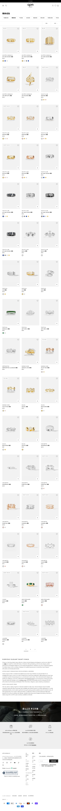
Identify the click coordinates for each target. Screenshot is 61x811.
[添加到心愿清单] (18, 28)
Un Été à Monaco (7, 55)
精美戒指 (14, 17)
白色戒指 (28, 17)
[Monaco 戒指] (11, 312)
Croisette (44, 443)
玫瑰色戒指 (50, 17)
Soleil (23, 405)
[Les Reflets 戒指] (11, 79)
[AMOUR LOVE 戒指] (30, 351)
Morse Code (25, 366)
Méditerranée (26, 599)
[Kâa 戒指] (50, 273)
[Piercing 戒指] (30, 468)
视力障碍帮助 (31, 795)
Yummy (4, 599)
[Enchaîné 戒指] (50, 390)
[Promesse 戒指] (50, 429)
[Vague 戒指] (11, 545)
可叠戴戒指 (6, 17)
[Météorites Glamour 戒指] (11, 351)
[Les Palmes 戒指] (30, 79)
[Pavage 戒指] (50, 118)
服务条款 (25, 795)
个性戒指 (21, 17)
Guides (34, 764)
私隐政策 (20, 795)
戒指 (5, 663)
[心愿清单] (55, 5)
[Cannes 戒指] (30, 506)
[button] (30, 726)
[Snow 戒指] (11, 584)
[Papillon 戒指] (30, 623)
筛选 (46, 23)
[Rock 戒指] (30, 234)
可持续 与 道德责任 (27, 765)
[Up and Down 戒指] (11, 40)
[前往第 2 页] (35, 649)
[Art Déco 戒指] (30, 312)
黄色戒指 (42, 17)
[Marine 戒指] (50, 79)
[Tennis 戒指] (11, 623)
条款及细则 (14, 795)
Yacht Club (44, 94)
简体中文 (4, 799)
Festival (5, 288)
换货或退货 (34, 745)
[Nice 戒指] (30, 584)
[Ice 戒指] (11, 273)
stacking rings (30, 678)
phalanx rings (23, 680)
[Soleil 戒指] (30, 390)
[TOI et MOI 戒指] (50, 351)
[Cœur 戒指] (50, 584)
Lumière (4, 638)
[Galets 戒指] (30, 429)
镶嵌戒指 (35, 17)
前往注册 (53, 761)
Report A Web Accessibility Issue (12, 776)
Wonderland (29, 772)
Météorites (5, 366)
